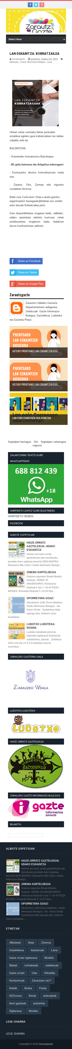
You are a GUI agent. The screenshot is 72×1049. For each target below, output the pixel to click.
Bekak (13, 965)
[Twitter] (36, 4)
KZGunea (15, 995)
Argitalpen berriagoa (19, 441)
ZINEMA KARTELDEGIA (41, 572)
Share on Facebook (29, 261)
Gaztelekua (16, 950)
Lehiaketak (31, 965)
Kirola (32, 995)
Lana (49, 62)
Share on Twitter (27, 272)
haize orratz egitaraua (23, 957)
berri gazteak (17, 1003)
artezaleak (49, 995)
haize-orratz (17, 972)
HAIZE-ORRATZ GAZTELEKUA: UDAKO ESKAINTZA (41, 546)
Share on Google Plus (30, 283)
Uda (34, 972)
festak (13, 988)
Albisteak (14, 62)
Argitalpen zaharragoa (53, 441)
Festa (42, 988)
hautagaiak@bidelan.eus (40, 201)
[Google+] (41, 4)
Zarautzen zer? (41, 980)
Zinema (46, 942)
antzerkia (39, 1003)
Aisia (31, 942)
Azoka (28, 988)
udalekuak (51, 965)
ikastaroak (37, 950)
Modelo (49, 957)
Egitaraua (15, 1010)
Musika (33, 1010)
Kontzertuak (17, 980)
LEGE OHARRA (15, 1033)
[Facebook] (30, 4)
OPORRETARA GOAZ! (40, 598)
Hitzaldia (49, 972)
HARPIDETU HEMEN (20, 516)
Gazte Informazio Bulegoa (32, 62)
